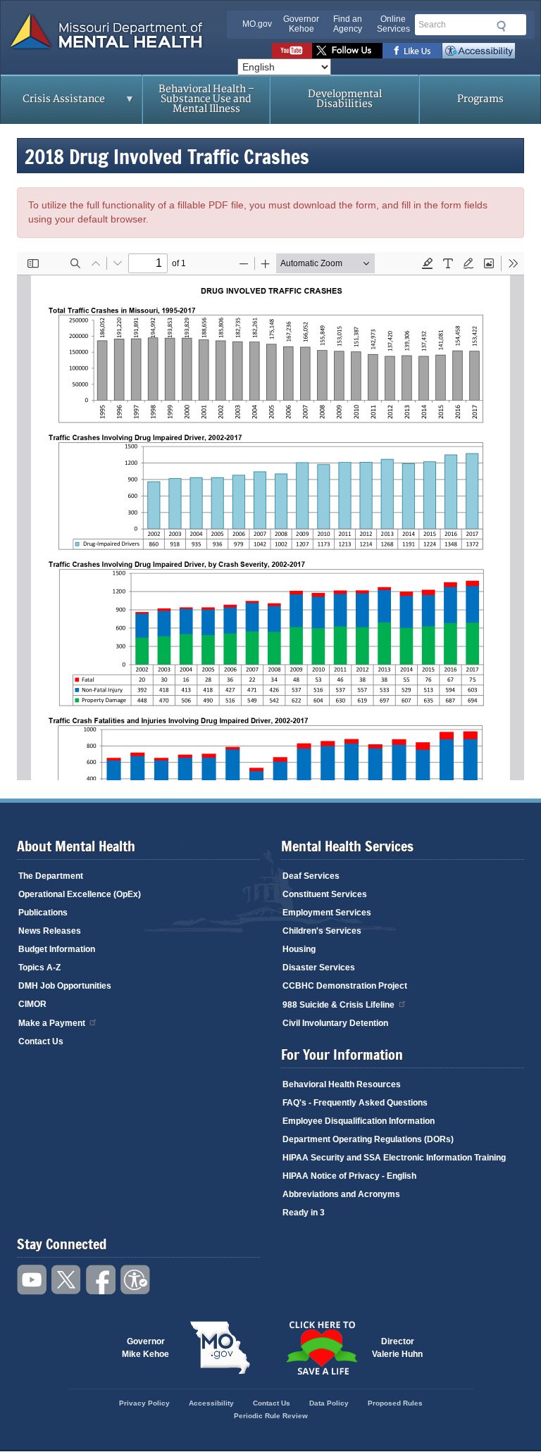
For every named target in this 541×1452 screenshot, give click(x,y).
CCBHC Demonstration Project (344, 986)
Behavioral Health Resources (341, 1084)
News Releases (49, 931)
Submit (499, 26)
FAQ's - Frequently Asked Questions (355, 1103)
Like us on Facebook (412, 50)
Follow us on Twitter (347, 50)
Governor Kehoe (301, 24)
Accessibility (478, 50)
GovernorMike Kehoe (145, 1348)
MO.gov (257, 24)
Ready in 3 (303, 1213)
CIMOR (32, 1004)
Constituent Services (324, 894)
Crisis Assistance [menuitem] (53, 103)
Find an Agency (347, 24)
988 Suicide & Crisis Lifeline (338, 1005)
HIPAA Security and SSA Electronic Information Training (394, 1158)
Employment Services (326, 913)
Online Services (393, 24)
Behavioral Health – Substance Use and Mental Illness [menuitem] (206, 99)
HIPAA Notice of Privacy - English (349, 1176)
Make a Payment (51, 1023)
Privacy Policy (144, 1403)
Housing (299, 949)
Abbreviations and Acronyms (341, 1194)
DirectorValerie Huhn (397, 1348)
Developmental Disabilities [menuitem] (345, 99)
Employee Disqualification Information (358, 1121)
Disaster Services (318, 967)
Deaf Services (311, 876)
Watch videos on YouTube (292, 50)
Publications (43, 913)
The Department (50, 876)
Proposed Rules (395, 1403)
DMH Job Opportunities (64, 986)
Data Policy (329, 1403)
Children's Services (321, 931)
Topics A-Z (39, 967)
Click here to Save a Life (321, 1348)
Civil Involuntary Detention (335, 1023)
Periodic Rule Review (271, 1416)
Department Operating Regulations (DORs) (368, 1139)
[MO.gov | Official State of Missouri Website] (219, 1348)
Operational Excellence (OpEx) (79, 894)
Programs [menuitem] (480, 99)
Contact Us (40, 1041)
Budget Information (56, 949)
